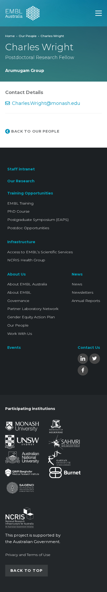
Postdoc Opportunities (28, 228)
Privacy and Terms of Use (27, 554)
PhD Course (18, 211)
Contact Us (89, 347)
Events (14, 347)
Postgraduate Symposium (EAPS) (38, 219)
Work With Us (19, 333)
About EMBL (19, 292)
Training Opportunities (30, 193)
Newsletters (82, 292)
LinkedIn (82, 358)
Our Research (21, 181)
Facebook (82, 370)
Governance (18, 300)
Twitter (94, 358)
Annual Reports (86, 300)
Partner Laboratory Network (32, 308)
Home (10, 36)
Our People (28, 36)
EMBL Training (20, 203)
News (77, 274)
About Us (16, 274)
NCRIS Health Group (26, 260)
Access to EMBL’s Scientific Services (40, 252)
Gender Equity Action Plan (31, 317)
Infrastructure (21, 242)
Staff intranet (21, 169)
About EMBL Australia (27, 284)
